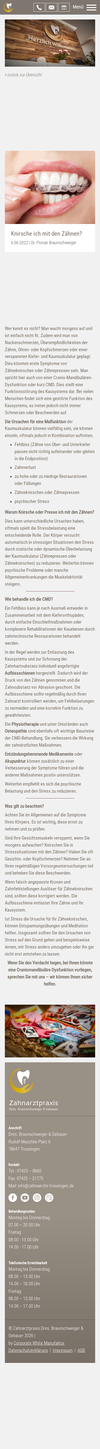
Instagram (37, 1197)
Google (49, 1197)
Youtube (25, 1197)
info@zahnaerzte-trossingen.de (51, 7)
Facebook (12, 1197)
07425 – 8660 (39, 7)
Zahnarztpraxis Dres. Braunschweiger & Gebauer (8, 7)
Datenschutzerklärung (28, 1350)
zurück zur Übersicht (24, 74)
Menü (78, 7)
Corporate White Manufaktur (39, 1343)
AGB (81, 1350)
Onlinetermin (64, 7)
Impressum (63, 1350)
